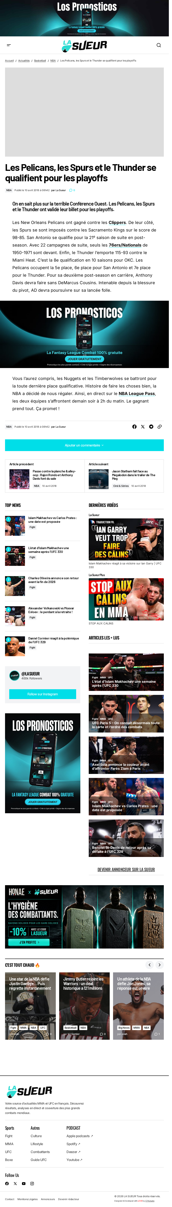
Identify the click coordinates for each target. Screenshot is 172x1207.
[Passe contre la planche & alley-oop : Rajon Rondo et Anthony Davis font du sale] (45, 476)
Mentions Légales (27, 1199)
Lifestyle (37, 1144)
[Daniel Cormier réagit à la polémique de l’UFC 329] (15, 646)
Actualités (24, 60)
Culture (36, 1136)
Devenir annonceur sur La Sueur (126, 869)
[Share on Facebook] (134, 427)
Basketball (40, 60)
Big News (124, 1027)
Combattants (40, 1152)
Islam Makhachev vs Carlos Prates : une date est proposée (52, 519)
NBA (53, 60)
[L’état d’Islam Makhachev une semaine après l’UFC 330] (15, 556)
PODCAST (73, 1128)
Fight (32, 527)
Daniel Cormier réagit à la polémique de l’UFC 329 (53, 640)
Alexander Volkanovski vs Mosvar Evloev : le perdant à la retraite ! (51, 610)
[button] (9, 45)
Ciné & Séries (121, 485)
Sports (9, 1128)
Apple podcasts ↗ (79, 1136)
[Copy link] (159, 427)
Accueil (9, 60)
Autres (35, 1128)
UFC (42, 1027)
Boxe (9, 1160)
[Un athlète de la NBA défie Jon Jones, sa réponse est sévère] (138, 1006)
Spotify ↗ (73, 1144)
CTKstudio (149, 1201)
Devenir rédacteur (68, 1199)
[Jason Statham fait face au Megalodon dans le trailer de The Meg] (124, 476)
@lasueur (30, 673)
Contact (9, 1199)
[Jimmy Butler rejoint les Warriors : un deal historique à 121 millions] (84, 1006)
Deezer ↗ (73, 1152)
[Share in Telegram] (151, 427)
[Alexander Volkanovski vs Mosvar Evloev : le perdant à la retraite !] (15, 616)
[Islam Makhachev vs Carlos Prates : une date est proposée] (15, 526)
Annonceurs (48, 1199)
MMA (23, 1027)
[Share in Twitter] (143, 427)
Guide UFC (39, 1160)
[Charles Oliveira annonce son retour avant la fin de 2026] (15, 586)
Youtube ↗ (74, 1160)
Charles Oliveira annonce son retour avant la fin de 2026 (53, 579)
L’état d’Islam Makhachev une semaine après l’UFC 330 (48, 549)
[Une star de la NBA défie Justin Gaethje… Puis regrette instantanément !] (30, 1006)
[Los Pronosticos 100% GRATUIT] (84, 18)
